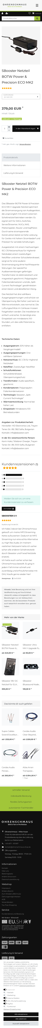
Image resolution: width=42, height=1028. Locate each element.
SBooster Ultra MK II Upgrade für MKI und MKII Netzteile (31, 647)
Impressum (6, 888)
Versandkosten (25, 144)
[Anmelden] (2, 13)
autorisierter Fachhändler (21, 808)
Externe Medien (13, 998)
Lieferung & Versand (13, 173)
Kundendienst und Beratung (13, 914)
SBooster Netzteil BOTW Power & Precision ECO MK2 (10, 647)
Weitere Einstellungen (12, 1009)
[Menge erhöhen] (9, 127)
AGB (3, 899)
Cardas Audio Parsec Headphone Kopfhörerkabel (9, 769)
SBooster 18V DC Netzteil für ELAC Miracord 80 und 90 (10, 683)
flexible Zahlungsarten (21, 802)
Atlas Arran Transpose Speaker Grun (29, 769)
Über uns (5, 871)
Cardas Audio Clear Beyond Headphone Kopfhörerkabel (30, 733)
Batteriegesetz (7, 874)
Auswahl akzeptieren (21, 1024)
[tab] (21, 157)
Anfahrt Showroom (9, 877)
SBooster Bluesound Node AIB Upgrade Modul (31, 683)
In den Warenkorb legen (25, 128)
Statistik (10, 992)
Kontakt (5, 868)
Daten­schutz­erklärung (27, 985)
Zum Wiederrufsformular (11, 894)
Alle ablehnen (21, 1019)
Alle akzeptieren (21, 1014)
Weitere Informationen (15, 165)
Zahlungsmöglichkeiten (11, 897)
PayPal (10, 1004)
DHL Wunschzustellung (16, 1001)
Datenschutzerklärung (10, 879)
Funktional (11, 1006)
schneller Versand (21, 790)
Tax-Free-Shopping (9, 905)
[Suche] (37, 18)
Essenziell (11, 990)
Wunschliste (8, 138)
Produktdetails (11, 157)
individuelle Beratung (21, 796)
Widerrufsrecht (7, 891)
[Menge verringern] (9, 130)
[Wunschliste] (29, 13)
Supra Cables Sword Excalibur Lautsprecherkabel (10, 733)
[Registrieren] (7, 13)
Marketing (11, 995)
